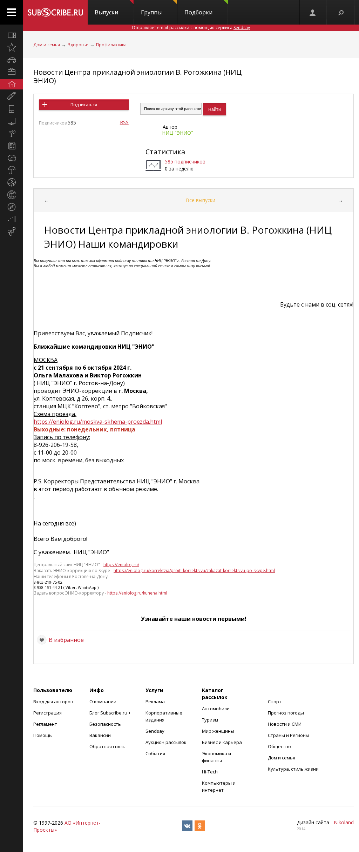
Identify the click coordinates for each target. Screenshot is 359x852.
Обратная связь (107, 746)
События (155, 753)
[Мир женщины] (11, 96)
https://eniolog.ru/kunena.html (137, 593)
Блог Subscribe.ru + (110, 713)
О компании (102, 701)
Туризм (210, 720)
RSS (124, 122)
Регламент (45, 724)
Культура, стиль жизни (293, 769)
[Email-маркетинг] (11, 231)
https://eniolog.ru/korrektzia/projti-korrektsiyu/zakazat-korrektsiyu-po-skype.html (194, 570)
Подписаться (83, 105)
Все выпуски (200, 200)
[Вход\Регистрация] (313, 12)
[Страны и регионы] (11, 194)
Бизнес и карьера (222, 742)
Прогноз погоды (286, 713)
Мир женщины (218, 731)
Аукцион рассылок (166, 742)
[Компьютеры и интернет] (11, 121)
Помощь (42, 735)
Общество (279, 746)
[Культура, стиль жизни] (11, 133)
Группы (151, 12)
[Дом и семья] (11, 84)
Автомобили (216, 708)
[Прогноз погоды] (11, 170)
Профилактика (111, 45)
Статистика (165, 151)
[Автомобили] (11, 59)
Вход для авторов (53, 701)
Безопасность (105, 724)
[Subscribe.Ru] (55, 12)
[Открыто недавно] (11, 47)
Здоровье (78, 45)
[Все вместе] (11, 35)
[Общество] (11, 158)
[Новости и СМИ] (11, 145)
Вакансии (100, 735)
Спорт (275, 701)
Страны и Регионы (288, 735)
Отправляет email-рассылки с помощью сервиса (191, 28)
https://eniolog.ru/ (121, 565)
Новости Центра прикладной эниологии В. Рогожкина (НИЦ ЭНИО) (137, 76)
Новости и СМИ (285, 724)
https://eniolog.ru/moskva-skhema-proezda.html (98, 421)
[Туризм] (11, 207)
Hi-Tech (210, 772)
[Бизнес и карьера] (11, 72)
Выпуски (106, 12)
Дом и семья (46, 45)
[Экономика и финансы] (11, 219)
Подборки (198, 12)
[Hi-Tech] (11, 108)
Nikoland (344, 822)
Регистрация (47, 713)
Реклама (155, 701)
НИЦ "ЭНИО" (177, 132)
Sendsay (154, 731)
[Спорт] (11, 182)
